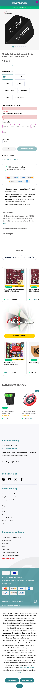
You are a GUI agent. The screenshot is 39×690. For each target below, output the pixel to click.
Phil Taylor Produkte (8, 500)
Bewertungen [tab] (8, 234)
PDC (3, 524)
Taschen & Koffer (7, 521)
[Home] (19, 3)
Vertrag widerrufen (8, 558)
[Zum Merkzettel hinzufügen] (36, 55)
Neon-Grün (24, 90)
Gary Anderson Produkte (9, 497)
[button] (31, 3)
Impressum (5, 543)
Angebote (5, 515)
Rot (20, 84)
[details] (8, 12)
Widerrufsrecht (6, 540)
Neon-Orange (9, 90)
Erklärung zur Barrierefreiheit (11, 555)
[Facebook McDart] (21, 480)
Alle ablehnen (27, 680)
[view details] (14, 284)
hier (10, 583)
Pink (7, 97)
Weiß (20, 77)
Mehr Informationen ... (27, 668)
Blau (7, 84)
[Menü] (3, 3)
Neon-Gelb (20, 97)
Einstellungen (12, 680)
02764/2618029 (9, 448)
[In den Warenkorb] (23, 299)
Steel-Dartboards (7, 518)
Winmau (4, 509)
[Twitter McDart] (15, 480)
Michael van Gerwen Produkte (11, 494)
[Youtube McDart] (9, 480)
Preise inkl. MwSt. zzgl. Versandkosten (11, 65)
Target (4, 506)
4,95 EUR (5, 577)
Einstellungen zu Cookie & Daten (11, 537)
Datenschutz (5, 549)
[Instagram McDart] (3, 480)
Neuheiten (5, 512)
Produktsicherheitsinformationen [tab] (15, 229)
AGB (3, 546)
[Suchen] (7, 3)
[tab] (18, 218)
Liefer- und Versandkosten (10, 552)
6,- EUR (4, 581)
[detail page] (36, 418)
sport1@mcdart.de (14, 462)
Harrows (4, 503)
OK (20, 686)
